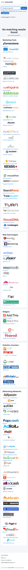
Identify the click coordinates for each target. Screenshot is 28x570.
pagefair (5, 526)
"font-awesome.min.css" (9, 305)
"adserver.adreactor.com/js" (10, 454)
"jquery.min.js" (6, 261)
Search (24, 8)
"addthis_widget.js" (8, 318)
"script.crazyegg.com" (8, 140)
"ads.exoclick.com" (8, 409)
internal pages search (21, 11)
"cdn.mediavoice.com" (8, 543)
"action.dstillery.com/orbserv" (11, 149)
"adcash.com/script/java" (9, 486)
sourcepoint (6, 511)
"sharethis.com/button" (9, 323)
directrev (5, 532)
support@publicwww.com (8, 562)
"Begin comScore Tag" (8, 81)
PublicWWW (8, 2)
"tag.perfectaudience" (8, 184)
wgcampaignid (6, 90)
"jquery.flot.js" (6, 299)
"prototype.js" (6, 256)
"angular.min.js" (7, 241)
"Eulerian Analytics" (8, 154)
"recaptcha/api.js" (7, 333)
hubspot (5, 66)
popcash (5, 423)
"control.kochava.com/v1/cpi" (10, 169)
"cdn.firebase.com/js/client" (10, 163)
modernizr (5, 284)
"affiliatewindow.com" (8, 110)
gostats (4, 364)
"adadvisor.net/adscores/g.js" (10, 96)
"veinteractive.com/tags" (9, 213)
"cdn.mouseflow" (7, 178)
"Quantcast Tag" (7, 75)
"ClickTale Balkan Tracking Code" (11, 134)
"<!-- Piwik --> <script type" (10, 355)
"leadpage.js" (6, 228)
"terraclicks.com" (7, 480)
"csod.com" (6, 46)
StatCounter (6, 370)
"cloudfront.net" (7, 290)
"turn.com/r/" (6, 207)
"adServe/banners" (8, 460)
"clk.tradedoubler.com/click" (10, 198)
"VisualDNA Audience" (8, 222)
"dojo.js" (5, 276)
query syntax (5, 13)
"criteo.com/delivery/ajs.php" (10, 537)
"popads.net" (6, 466)
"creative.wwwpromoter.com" (10, 506)
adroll (4, 429)
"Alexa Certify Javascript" (9, 384)
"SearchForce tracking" (9, 193)
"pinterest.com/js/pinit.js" (9, 338)
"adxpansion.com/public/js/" (10, 397)
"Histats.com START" (8, 379)
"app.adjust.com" (7, 105)
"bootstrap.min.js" (7, 246)
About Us (3, 558)
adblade (5, 475)
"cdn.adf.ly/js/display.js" (9, 440)
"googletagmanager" (8, 61)
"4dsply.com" (6, 434)
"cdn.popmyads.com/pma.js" (10, 449)
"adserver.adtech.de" (8, 491)
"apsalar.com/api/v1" (8, 125)
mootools (5, 270)
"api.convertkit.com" (8, 52)
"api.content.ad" (7, 517)
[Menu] (25, 2)
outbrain (5, 500)
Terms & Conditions (6, 560)
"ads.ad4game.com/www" (10, 403)
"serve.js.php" (6, 414)
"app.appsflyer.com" (8, 119)
